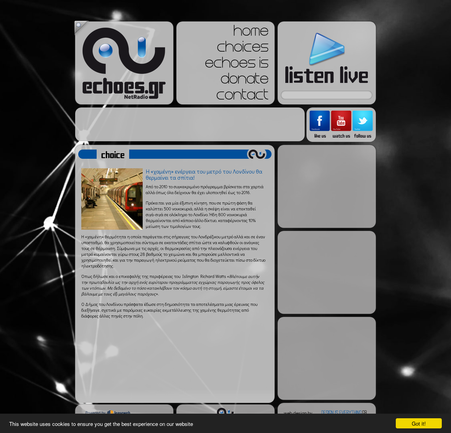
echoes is (236, 64)
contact (242, 96)
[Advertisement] (190, 124)
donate (244, 80)
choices (242, 48)
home (250, 32)
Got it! (419, 423)
